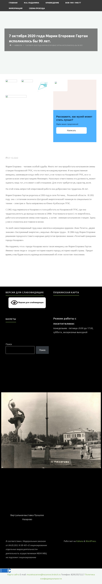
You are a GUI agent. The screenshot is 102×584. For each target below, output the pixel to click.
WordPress (91, 541)
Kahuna (79, 541)
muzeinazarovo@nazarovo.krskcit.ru (44, 574)
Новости (18, 45)
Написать (71, 130)
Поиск (9, 344)
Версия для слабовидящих (31, 302)
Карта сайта (13, 574)
